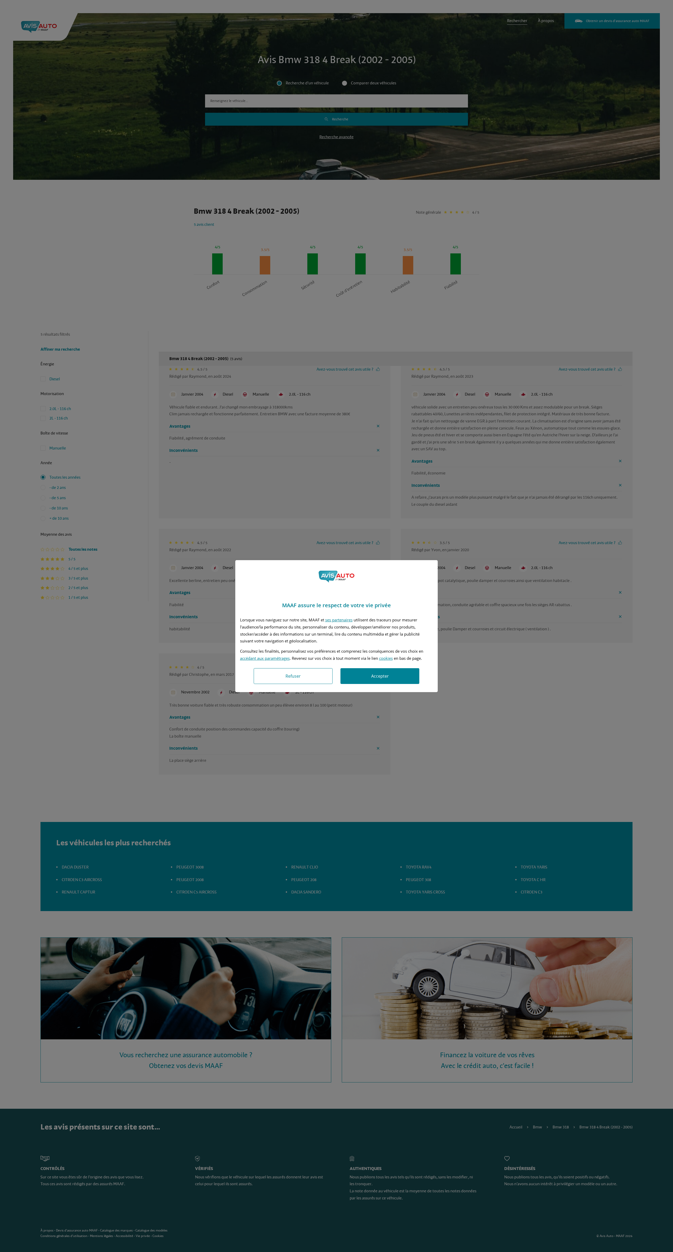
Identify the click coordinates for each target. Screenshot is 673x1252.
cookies (386, 658)
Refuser (293, 676)
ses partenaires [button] (339, 619)
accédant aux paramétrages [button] (265, 658)
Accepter (380, 676)
